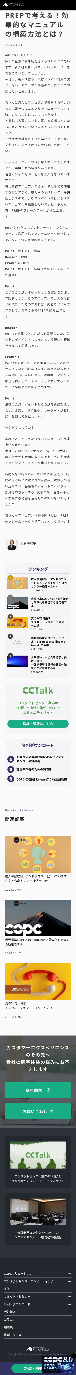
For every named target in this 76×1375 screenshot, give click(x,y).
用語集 (8, 1327)
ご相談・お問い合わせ (38, 1368)
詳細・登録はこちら (38, 723)
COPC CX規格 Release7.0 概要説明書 (41, 779)
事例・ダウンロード (17, 1304)
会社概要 (10, 1312)
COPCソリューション (18, 1274)
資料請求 (34, 1090)
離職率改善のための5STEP (34, 769)
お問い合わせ (35, 1111)
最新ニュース (12, 1335)
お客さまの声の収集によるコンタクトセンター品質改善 (41, 759)
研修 (7, 1289)
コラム (8, 1320)
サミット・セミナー (17, 1297)
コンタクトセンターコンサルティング (29, 1281)
